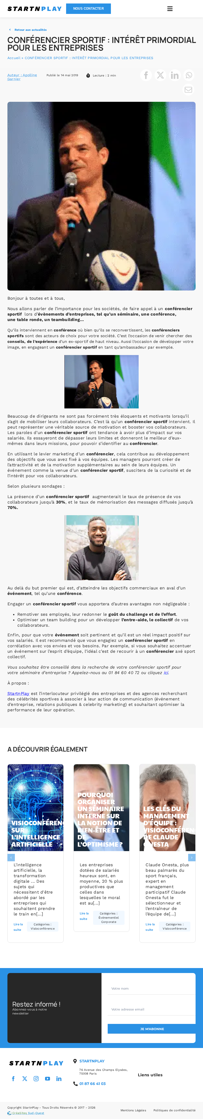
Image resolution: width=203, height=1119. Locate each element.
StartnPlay (18, 693)
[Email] (188, 89)
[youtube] (47, 1078)
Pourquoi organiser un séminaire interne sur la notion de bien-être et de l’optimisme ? (100, 819)
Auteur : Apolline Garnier (22, 77)
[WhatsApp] (189, 75)
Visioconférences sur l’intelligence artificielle (42, 833)
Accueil (13, 58)
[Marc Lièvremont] (36, 1061)
